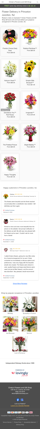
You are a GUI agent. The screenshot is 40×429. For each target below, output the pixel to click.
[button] (36, 424)
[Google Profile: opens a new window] (22, 399)
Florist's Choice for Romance (17, 221)
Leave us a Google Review (20, 406)
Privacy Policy (17, 422)
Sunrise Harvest (14, 196)
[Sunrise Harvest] (6, 196)
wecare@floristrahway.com (20, 393)
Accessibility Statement (30, 422)
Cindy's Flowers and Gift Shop (20, 2)
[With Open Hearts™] (6, 251)
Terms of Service (7, 422)
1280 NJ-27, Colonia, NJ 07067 (20, 390)
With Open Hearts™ (14, 250)
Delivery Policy (20, 424)
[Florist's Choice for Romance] (6, 221)
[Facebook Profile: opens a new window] (18, 399)
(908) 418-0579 (20, 391)
